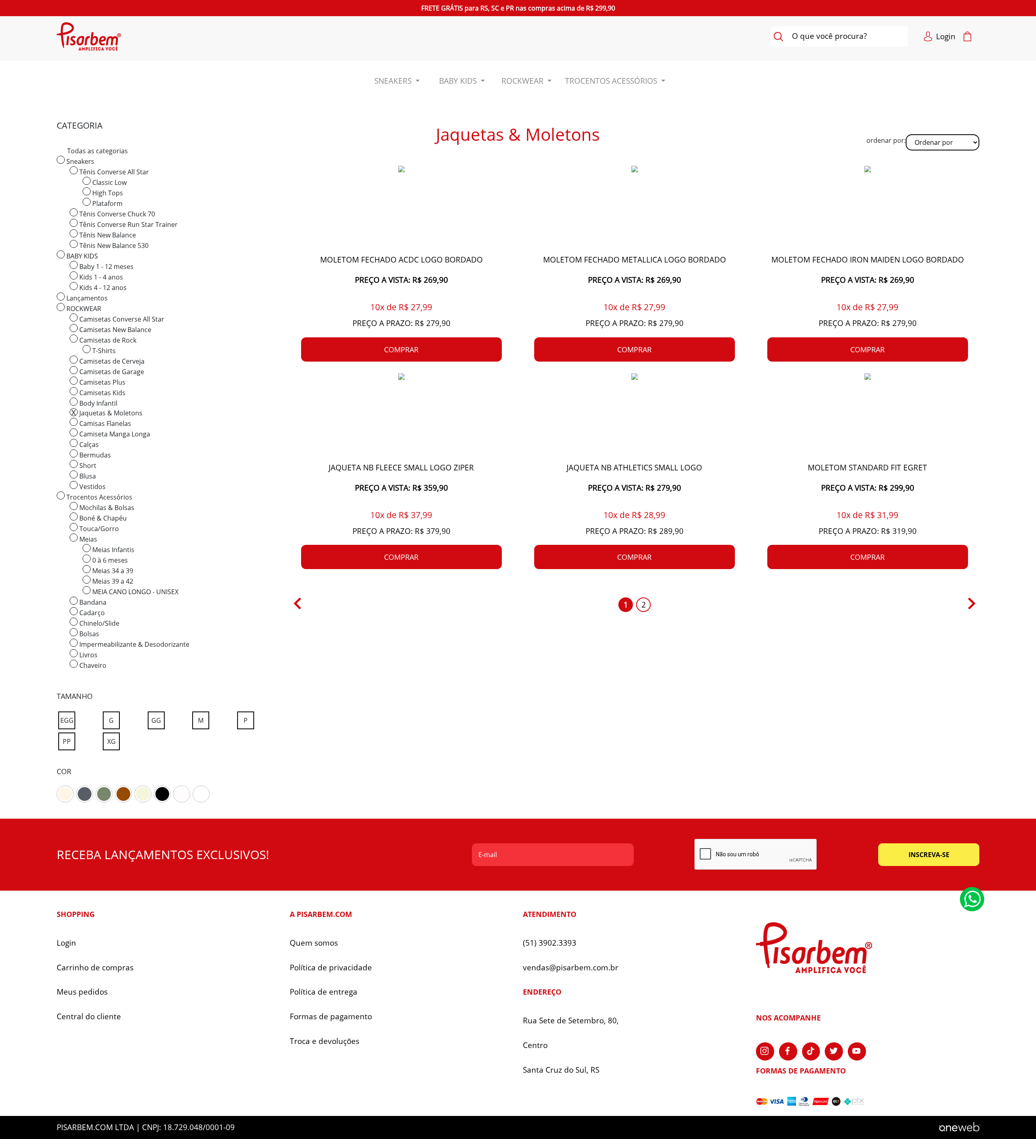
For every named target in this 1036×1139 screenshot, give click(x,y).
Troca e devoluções (324, 1041)
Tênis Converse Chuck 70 (116, 214)
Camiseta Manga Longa (114, 434)
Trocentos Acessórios (98, 497)
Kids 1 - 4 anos (100, 277)
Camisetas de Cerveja (111, 361)
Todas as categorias (97, 150)
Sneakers (79, 161)
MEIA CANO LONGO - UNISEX (134, 591)
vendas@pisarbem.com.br (570, 967)
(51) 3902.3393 (549, 943)
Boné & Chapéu (102, 518)
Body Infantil (97, 403)
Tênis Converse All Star (113, 171)
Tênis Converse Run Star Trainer (128, 224)
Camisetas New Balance (114, 329)
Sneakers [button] (394, 81)
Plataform (107, 203)
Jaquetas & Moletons (110, 413)
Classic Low (109, 182)
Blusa (87, 476)
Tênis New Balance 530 (113, 245)
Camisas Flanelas (104, 423)
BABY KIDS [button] (459, 81)
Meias (87, 539)
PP (67, 741)
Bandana (92, 602)
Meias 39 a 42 (112, 581)
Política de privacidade (331, 967)
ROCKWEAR (83, 308)
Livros (88, 654)
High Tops (107, 192)
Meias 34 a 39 (112, 570)
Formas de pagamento (331, 1016)
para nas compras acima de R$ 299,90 (518, 8)
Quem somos (314, 943)
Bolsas (88, 633)
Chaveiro (92, 665)
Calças (88, 444)
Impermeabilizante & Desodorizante (133, 644)
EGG (67, 720)
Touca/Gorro (98, 528)
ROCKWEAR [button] (523, 81)
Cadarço (91, 612)
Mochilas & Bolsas (106, 507)
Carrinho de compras (95, 967)
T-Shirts (103, 350)
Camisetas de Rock (107, 340)
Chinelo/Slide (98, 623)
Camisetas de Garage (111, 371)
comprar (401, 349)
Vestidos (92, 486)
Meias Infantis (112, 549)
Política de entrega (323, 992)
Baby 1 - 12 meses (106, 266)
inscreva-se (929, 854)
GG (156, 720)
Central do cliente (89, 1016)
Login (66, 943)
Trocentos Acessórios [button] (612, 81)
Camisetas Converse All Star (121, 319)
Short (87, 465)
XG (111, 741)
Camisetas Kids (101, 392)
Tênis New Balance (107, 235)
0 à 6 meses (109, 560)
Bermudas (94, 455)
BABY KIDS (81, 256)
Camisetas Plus (101, 382)
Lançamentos (86, 298)
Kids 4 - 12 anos (102, 287)
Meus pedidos (82, 992)
